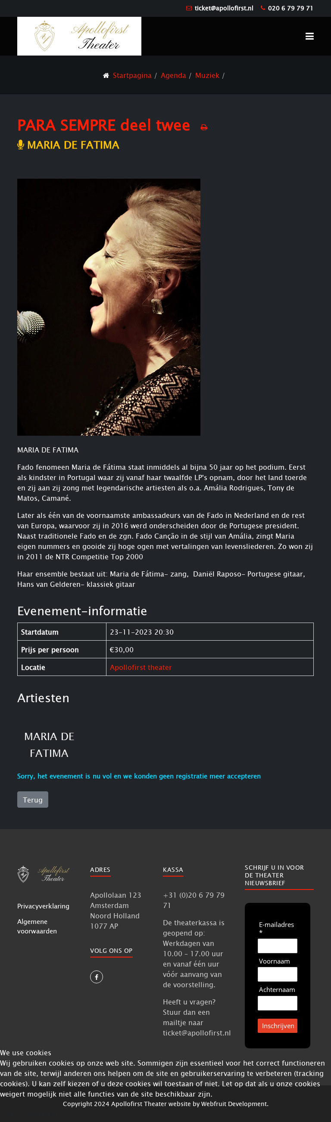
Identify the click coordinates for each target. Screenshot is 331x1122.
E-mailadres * (276, 929)
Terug (33, 799)
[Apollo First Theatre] (79, 35)
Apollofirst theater (141, 667)
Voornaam (274, 961)
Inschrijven (278, 1025)
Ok (10, 1114)
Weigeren (43, 1114)
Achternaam (277, 990)
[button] (310, 36)
